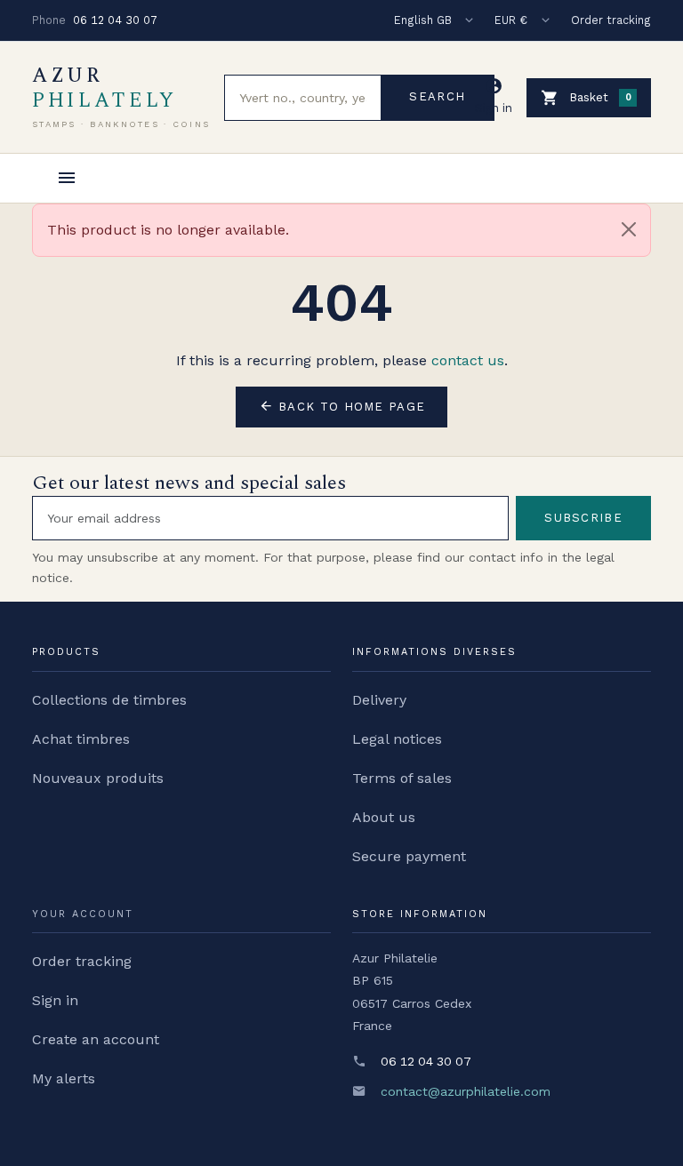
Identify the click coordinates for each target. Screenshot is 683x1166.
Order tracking (611, 20)
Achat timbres (81, 739)
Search (437, 96)
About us (383, 817)
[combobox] (303, 98)
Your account (82, 914)
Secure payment (409, 856)
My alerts (63, 1078)
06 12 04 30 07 (115, 20)
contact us (467, 360)
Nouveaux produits (98, 778)
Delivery (379, 699)
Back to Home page (342, 406)
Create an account (95, 1039)
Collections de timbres (109, 699)
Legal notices (397, 739)
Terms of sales (402, 778)
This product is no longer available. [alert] (168, 229)
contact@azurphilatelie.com (465, 1091)
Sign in (55, 1000)
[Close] (628, 229)
